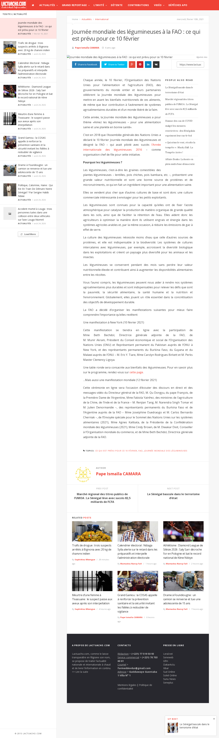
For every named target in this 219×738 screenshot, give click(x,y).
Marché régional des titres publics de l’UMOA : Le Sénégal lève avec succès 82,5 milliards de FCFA (181, 107)
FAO (140, 450)
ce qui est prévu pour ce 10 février (116, 450)
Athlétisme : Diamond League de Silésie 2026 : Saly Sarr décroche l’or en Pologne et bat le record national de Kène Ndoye (35, 94)
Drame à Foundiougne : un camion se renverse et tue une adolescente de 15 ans (35, 168)
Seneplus (168, 682)
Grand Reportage (74, 5)
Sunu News (169, 679)
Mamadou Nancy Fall (131, 563)
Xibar (166, 668)
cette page (136, 372)
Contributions (138, 5)
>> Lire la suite (80, 671)
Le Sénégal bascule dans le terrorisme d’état (179, 90)
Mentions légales (127, 685)
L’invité (99, 5)
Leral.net (168, 653)
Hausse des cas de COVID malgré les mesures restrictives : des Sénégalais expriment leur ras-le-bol (180, 128)
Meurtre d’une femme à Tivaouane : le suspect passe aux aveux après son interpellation (92, 599)
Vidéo (158, 5)
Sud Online (169, 671)
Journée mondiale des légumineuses (165, 450)
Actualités (47, 5)
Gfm (165, 661)
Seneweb (168, 657)
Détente (117, 5)
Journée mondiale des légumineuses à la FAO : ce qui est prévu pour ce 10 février (35, 26)
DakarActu (169, 664)
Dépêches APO (178, 5)
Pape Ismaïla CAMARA (87, 47)
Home (75, 19)
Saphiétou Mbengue (85, 559)
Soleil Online (170, 675)
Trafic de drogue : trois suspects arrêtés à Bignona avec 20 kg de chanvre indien (34, 46)
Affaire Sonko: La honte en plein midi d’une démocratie (180, 162)
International (101, 19)
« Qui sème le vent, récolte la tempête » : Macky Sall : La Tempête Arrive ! (180, 147)
